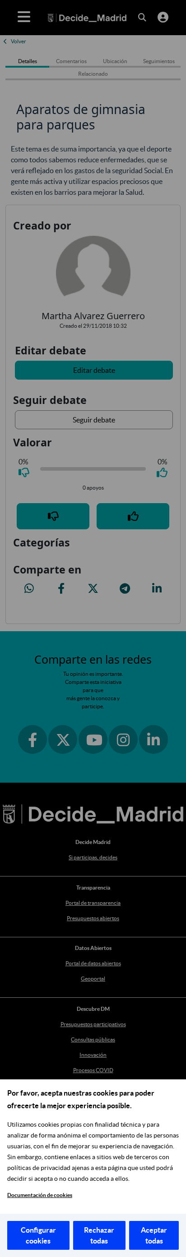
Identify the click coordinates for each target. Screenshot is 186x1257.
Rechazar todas (99, 1235)
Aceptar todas (154, 1235)
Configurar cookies (38, 1235)
